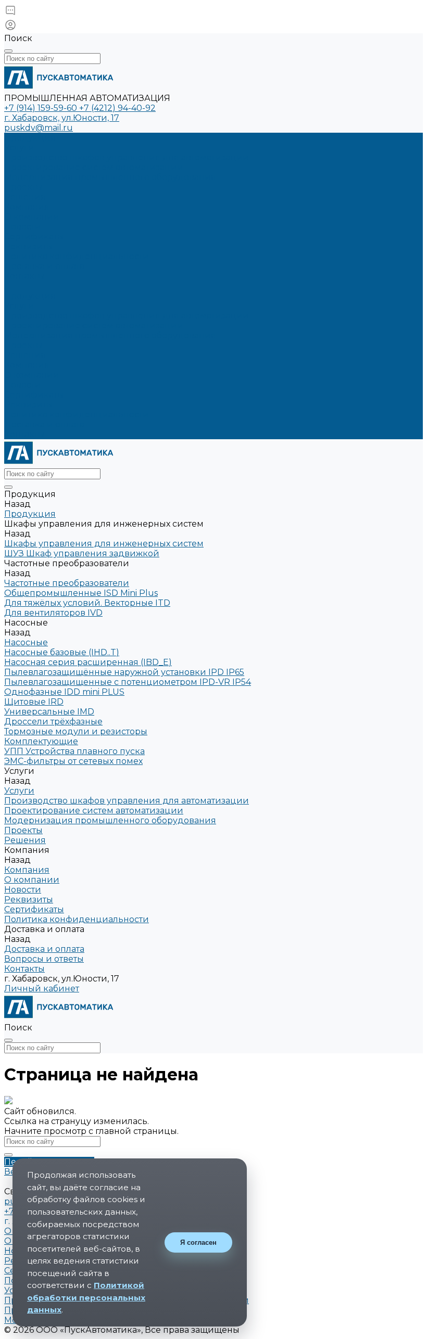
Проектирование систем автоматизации (93, 167)
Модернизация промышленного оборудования (110, 177)
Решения (25, 355)
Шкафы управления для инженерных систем (104, 544)
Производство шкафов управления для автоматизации (126, 157)
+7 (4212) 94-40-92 (117, 108)
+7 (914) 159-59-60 (41, 108)
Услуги (19, 306)
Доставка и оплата (44, 424)
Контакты (24, 434)
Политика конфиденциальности (76, 256)
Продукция (30, 296)
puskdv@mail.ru (38, 128)
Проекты (23, 345)
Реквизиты (28, 246)
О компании (31, 217)
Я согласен (198, 1242)
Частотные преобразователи (66, 583)
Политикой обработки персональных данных (86, 1297)
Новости (22, 227)
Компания (26, 365)
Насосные (26, 642)
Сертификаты (34, 236)
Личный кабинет (41, 988)
